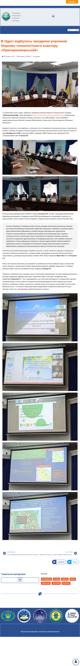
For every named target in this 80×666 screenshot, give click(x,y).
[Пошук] (77, 30)
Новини (21, 56)
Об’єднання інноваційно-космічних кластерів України (40, 632)
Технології (66, 583)
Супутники (56, 583)
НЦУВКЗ (28, 56)
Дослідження (46, 579)
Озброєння (46, 583)
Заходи (37, 56)
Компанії (65, 579)
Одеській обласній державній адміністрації (48, 115)
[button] (53, 16)
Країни (73, 579)
